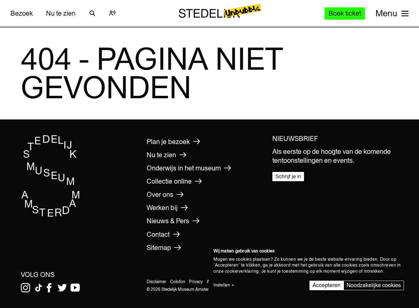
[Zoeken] (92, 13)
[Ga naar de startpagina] (50, 215)
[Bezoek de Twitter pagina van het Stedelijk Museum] (62, 287)
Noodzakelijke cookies (374, 285)
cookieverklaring (242, 271)
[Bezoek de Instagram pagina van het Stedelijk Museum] (25, 287)
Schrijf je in (288, 176)
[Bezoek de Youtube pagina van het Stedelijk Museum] (75, 287)
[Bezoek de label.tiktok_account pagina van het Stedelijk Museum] (38, 287)
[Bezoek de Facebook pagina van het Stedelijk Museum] (49, 287)
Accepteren (326, 285)
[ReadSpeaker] (112, 13)
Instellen (221, 285)
